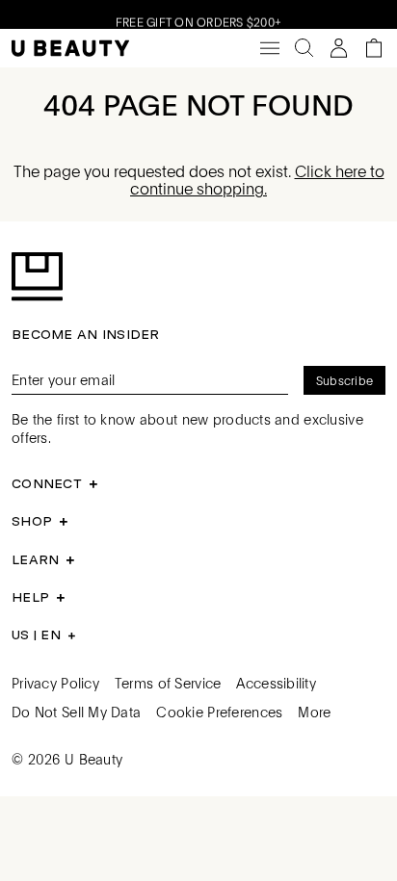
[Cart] (373, 48)
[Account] (339, 48)
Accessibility (276, 682)
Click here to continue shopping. (257, 179)
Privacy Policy (55, 682)
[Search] (304, 48)
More (314, 711)
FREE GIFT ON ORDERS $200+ (198, 20)
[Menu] (269, 48)
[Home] (70, 49)
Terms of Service (168, 682)
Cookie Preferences (219, 711)
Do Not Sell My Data (76, 711)
